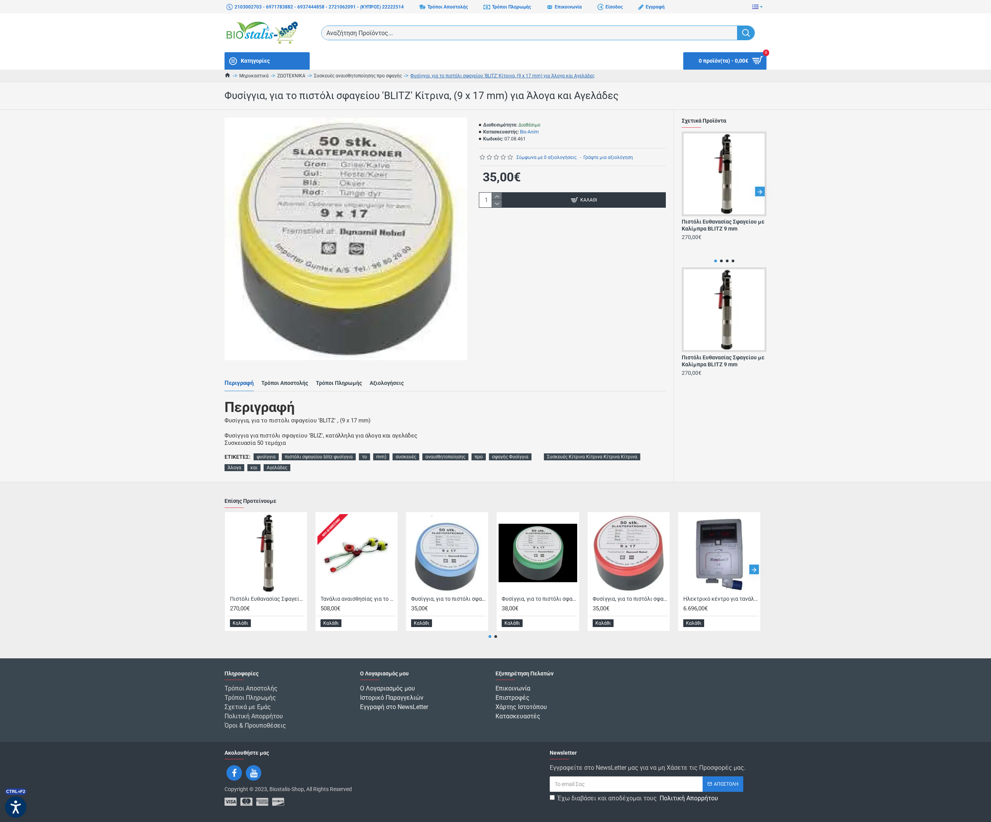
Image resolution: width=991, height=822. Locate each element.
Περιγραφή (239, 382)
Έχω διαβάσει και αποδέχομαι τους (637, 798)
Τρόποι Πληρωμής (339, 383)
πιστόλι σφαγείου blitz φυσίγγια (319, 457)
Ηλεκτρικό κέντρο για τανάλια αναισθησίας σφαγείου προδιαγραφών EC (720, 599)
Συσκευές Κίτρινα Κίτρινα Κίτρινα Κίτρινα (592, 457)
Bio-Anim (529, 132)
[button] (688, 192)
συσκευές (406, 457)
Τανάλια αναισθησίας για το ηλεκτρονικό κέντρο (358, 599)
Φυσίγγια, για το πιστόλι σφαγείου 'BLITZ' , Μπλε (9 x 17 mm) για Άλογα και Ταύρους (448, 599)
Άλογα (234, 467)
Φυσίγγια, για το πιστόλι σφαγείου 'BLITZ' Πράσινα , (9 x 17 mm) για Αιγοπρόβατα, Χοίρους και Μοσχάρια (539, 599)
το (364, 457)
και (253, 467)
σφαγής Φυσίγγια (510, 457)
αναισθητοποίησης (445, 457)
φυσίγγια (266, 457)
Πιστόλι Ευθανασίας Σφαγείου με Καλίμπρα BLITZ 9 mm (723, 225)
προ (479, 457)
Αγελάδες (277, 467)
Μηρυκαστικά (254, 76)
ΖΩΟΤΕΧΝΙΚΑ (291, 76)
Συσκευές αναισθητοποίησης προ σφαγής (358, 76)
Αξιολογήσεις (387, 383)
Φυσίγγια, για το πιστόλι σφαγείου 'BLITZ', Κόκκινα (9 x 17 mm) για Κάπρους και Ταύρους (630, 599)
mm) (381, 457)
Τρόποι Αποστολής (284, 383)
